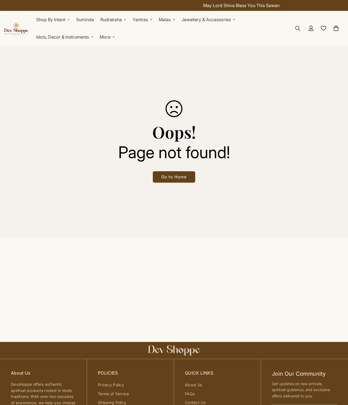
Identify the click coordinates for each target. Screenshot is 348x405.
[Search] (298, 28)
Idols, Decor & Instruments (62, 37)
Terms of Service (113, 393)
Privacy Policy (111, 384)
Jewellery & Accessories (206, 19)
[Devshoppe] (16, 28)
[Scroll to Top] (337, 375)
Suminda (85, 19)
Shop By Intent (50, 19)
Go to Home (174, 176)
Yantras (140, 19)
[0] (336, 28)
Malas (165, 19)
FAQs (190, 393)
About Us (193, 384)
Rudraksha (111, 19)
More (105, 37)
